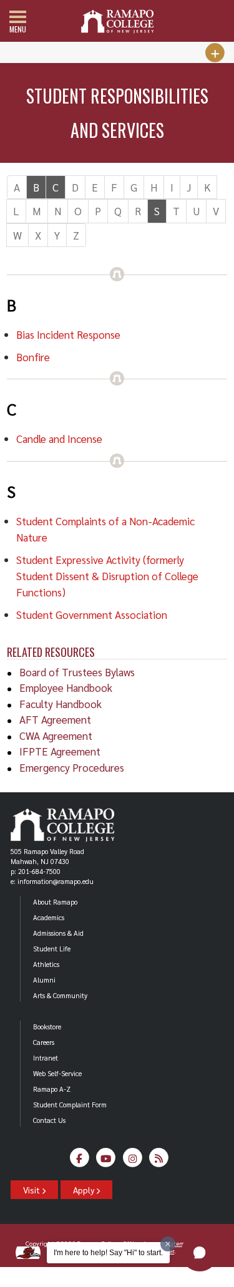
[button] (199, 1252)
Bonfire (33, 357)
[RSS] (159, 1161)
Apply (84, 1189)
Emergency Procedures (71, 767)
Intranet (45, 1057)
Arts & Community (60, 995)
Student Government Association (91, 614)
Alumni (44, 979)
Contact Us (49, 1120)
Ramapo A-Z (52, 1089)
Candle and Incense (59, 438)
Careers (43, 1042)
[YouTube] (106, 1161)
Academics (48, 917)
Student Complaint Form (70, 1104)
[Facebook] (79, 1161)
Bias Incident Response (68, 334)
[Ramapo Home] (117, 21)
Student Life (52, 948)
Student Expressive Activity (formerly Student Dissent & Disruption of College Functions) (107, 576)
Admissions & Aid (58, 933)
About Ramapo (55, 901)
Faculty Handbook (60, 703)
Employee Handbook (65, 687)
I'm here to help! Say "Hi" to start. (108, 1252)
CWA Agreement (55, 735)
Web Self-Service (57, 1073)
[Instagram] (132, 1161)
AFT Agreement (55, 719)
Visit (32, 1189)
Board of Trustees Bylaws (77, 672)
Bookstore (47, 1026)
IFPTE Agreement (59, 751)
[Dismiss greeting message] (167, 1243)
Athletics (46, 964)
